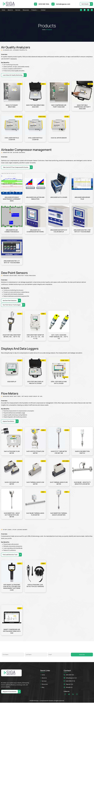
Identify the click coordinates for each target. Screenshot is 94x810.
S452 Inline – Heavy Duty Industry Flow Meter (82, 483)
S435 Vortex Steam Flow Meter (35, 452)
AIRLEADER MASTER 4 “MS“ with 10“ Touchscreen (82, 231)
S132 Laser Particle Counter (35, 138)
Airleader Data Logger (58, 197)
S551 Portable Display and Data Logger (35, 382)
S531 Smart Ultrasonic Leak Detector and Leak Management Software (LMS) (11, 587)
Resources (26, 10)
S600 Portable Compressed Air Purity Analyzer (82, 107)
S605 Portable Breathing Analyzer (35, 106)
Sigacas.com (69, 684)
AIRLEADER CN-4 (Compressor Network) (35, 231)
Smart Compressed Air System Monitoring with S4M (11, 631)
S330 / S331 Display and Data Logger (59, 382)
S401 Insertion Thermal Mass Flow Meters (58, 514)
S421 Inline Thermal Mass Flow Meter (35, 514)
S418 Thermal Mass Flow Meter (35, 483)
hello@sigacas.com (71, 678)
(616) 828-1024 (70, 675)
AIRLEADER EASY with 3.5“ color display (58, 231)
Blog (43, 687)
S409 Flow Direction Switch (82, 452)
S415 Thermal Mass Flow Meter (59, 483)
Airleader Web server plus (82, 198)
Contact (43, 10)
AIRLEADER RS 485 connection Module (12, 231)
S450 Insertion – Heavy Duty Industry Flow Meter (12, 515)
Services (17, 10)
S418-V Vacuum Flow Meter (12, 483)
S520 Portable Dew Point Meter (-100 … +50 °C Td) (12, 336)
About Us (10, 10)
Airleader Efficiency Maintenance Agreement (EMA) (12, 199)
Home (3, 10)
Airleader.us (69, 687)
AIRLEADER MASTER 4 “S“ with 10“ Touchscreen (12, 262)
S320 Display (11, 381)
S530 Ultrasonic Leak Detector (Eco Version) (35, 585)
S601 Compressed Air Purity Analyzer (58, 106)
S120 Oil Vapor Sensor (59, 138)
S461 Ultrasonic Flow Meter (12, 452)
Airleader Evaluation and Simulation (35, 198)
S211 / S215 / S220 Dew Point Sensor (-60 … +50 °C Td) (59, 336)
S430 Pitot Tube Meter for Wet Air (59, 452)
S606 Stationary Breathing (12, 106)
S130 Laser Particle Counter (12, 138)
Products (34, 10)
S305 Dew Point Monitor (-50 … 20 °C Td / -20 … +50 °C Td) (35, 336)
